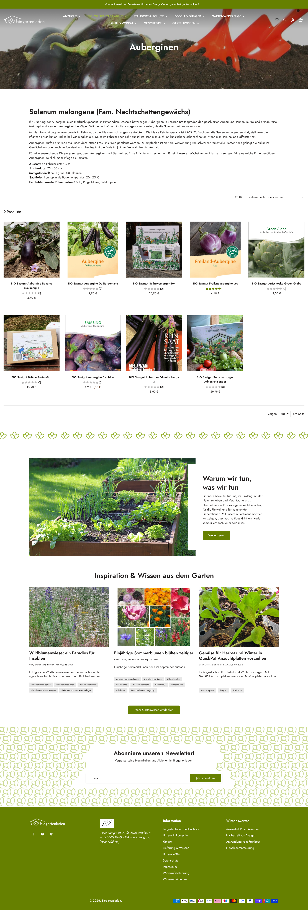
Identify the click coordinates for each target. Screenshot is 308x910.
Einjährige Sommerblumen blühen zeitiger (153, 653)
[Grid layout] (240, 197)
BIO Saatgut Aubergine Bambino (92, 377)
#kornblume (121, 684)
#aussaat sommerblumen (127, 679)
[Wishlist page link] (277, 20)
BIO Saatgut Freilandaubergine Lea (215, 283)
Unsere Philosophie (175, 835)
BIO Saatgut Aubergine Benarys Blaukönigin (31, 285)
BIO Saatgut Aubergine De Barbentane (93, 283)
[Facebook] (33, 834)
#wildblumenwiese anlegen (43, 690)
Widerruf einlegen (175, 879)
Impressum (170, 867)
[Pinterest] (42, 834)
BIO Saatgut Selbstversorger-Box (154, 283)
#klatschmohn (173, 679)
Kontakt (167, 842)
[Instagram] (52, 834)
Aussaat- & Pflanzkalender (242, 829)
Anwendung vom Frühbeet (243, 842)
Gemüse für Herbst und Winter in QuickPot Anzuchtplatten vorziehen (232, 655)
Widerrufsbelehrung (176, 873)
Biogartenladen (111, 900)
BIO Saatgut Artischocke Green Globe (276, 283)
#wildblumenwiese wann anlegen (76, 690)
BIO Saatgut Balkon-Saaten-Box (31, 377)
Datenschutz (170, 860)
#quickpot (237, 690)
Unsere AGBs (171, 854)
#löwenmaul (160, 684)
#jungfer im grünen (152, 679)
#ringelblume (177, 684)
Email (96, 778)
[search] (285, 19)
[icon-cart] (300, 19)
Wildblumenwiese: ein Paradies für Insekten (61, 655)
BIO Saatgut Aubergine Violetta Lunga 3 (154, 379)
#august (223, 690)
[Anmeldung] (293, 20)
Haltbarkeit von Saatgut (240, 835)
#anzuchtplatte (207, 690)
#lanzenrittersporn (141, 684)
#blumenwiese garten (41, 684)
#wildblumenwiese (88, 684)
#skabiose (120, 690)
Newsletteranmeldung (240, 848)
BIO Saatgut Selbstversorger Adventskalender (215, 379)
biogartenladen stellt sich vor (181, 829)
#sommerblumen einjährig (143, 690)
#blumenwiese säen (65, 684)
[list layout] (236, 197)
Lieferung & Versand (176, 848)
